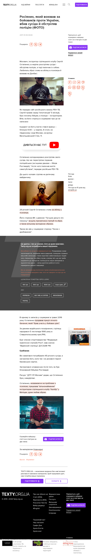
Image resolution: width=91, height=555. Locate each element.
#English (36, 508)
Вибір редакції (39, 505)
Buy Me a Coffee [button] (41, 295)
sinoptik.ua (72, 190)
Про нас (36, 494)
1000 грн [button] (47, 285)
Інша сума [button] (59, 285)
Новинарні (38, 449)
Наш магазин (38, 522)
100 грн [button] (25, 285)
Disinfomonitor (54, 510)
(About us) (44, 494)
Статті (35, 497)
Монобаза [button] (57, 295)
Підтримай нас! (39, 520)
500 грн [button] (36, 285)
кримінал (30, 460)
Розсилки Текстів (40, 503)
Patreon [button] (26, 295)
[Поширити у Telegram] (40, 44)
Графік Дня (37, 525)
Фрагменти (37, 500)
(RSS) (40, 497)
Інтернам (52, 513)
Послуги (52, 499)
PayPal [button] (25, 301)
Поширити (24, 44)
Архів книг (37, 531)
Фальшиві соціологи (53, 503)
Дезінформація (55, 507)
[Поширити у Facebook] (31, 44)
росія (23, 460)
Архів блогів (38, 528)
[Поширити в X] (35, 44)
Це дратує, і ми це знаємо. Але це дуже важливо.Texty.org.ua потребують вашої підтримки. (42, 245)
